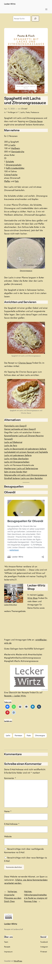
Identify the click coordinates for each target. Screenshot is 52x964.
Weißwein (15, 148)
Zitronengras (40, 735)
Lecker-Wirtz (9, 4)
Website (8, 836)
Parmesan (18, 735)
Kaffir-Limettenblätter (15, 168)
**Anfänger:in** (12, 112)
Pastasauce (35, 112)
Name (7, 811)
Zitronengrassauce (26, 270)
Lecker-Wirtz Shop (10, 604)
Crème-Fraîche (10, 174)
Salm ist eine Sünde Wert (15, 471)
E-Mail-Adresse (11, 823)
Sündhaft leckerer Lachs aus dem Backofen (23, 478)
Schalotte (10, 161)
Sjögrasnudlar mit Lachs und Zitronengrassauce (25, 475)
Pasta (28, 112)
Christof (24, 108)
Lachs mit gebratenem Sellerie (18, 455)
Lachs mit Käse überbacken (16, 458)
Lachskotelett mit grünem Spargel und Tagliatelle (26, 452)
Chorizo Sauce (36, 121)
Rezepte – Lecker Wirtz (15, 695)
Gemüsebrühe (17, 151)
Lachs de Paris (10, 445)
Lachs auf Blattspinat (13, 442)
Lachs (22, 112)
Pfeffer (7, 181)
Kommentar (10, 778)
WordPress (18, 961)
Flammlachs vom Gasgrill (15, 425)
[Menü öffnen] (46, 9)
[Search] (35, 18)
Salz (17, 181)
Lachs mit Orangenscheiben (16, 461)
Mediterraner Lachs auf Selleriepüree (21, 468)
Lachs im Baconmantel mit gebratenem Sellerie (25, 448)
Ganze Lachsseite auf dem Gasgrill (20, 429)
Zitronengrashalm (13, 164)
